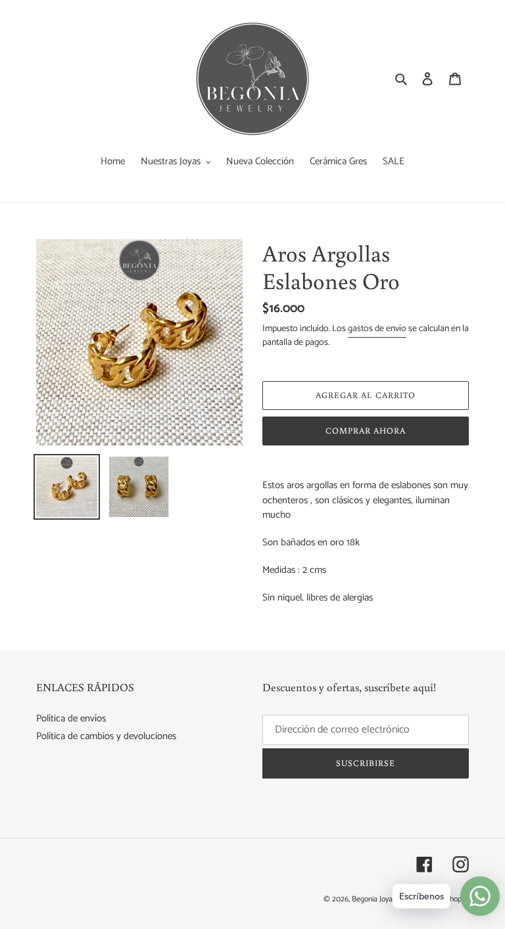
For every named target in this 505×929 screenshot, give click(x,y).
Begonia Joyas (374, 899)
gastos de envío (377, 328)
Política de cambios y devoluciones (106, 736)
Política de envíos (71, 718)
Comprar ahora (365, 430)
